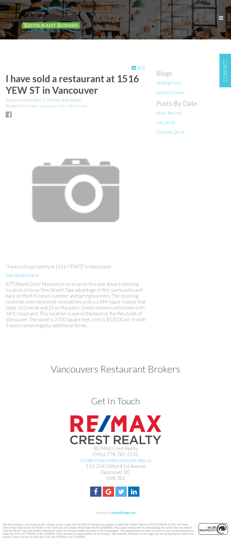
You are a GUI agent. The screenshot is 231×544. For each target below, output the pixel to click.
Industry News (170, 92)
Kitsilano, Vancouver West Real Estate (55, 105)
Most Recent (169, 112)
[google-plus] (109, 492)
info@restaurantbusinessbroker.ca (115, 460)
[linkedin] (134, 492)
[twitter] (121, 492)
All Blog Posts (169, 82)
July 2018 (165, 122)
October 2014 (170, 132)
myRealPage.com (123, 512)
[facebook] (96, 492)
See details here (22, 275)
